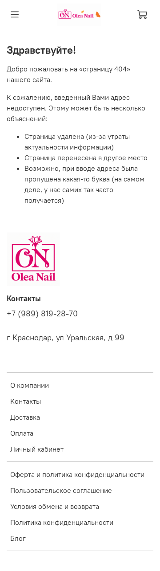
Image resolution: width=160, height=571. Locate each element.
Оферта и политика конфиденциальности (77, 474)
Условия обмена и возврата (54, 506)
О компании (29, 385)
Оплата (21, 433)
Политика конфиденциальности (61, 522)
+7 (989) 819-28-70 (42, 314)
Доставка (25, 417)
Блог (18, 538)
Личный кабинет (37, 449)
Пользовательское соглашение (61, 490)
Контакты (25, 401)
